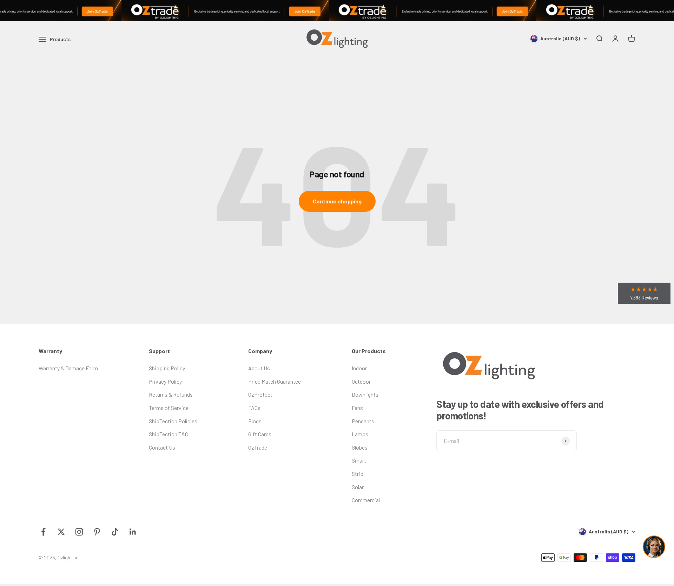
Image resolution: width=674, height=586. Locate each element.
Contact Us (162, 447)
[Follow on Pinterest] (97, 532)
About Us (259, 368)
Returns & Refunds (171, 394)
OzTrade (257, 447)
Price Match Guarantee (274, 381)
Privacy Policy (165, 381)
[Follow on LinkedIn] (133, 532)
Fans (357, 407)
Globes (360, 447)
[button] (644, 293)
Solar (358, 487)
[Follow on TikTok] (115, 532)
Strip (357, 473)
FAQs (254, 407)
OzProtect (260, 394)
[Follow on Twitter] (61, 532)
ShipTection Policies (173, 421)
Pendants (363, 421)
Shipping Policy (167, 368)
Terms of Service (169, 407)
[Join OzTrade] (337, 10)
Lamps (360, 434)
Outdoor (361, 381)
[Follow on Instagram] (79, 532)
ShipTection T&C (168, 434)
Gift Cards (259, 434)
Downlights (365, 394)
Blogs (255, 421)
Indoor (359, 368)
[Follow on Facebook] (43, 532)
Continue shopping (337, 201)
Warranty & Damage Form (68, 368)
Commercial (366, 500)
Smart (359, 460)
